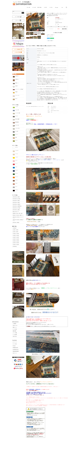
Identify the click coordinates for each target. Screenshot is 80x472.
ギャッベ (16, 134)
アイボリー (17, 150)
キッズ (16, 140)
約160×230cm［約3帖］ (16, 200)
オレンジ (16, 176)
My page (56, 7)
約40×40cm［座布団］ (16, 222)
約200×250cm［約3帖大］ (17, 204)
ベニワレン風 (17, 128)
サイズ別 (45, 7)
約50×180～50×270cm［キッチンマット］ (18, 217)
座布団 (16, 91)
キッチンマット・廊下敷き (19, 89)
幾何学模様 (17, 122)
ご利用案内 (14, 323)
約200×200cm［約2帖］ (16, 202)
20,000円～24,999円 (16, 237)
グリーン (16, 173)
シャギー (16, 106)
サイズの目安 (15, 329)
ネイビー (16, 170)
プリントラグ (17, 95)
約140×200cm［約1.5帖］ (17, 198)
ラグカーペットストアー (28, 11)
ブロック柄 (17, 125)
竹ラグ (16, 98)
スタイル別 (34, 7)
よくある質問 (15, 334)
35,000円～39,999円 (16, 242)
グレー (16, 186)
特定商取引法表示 (15, 347)
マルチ (16, 183)
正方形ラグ (17, 79)
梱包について (15, 327)
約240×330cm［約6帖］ (16, 209)
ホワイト (16, 147)
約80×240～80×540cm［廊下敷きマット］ (18, 220)
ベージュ (16, 153)
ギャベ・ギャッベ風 (34, 11)
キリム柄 (16, 131)
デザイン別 (28, 7)
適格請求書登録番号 (16, 351)
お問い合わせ (15, 336)
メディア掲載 (15, 332)
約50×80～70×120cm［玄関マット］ (18, 215)
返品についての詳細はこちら (51, 34)
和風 (16, 137)
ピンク (16, 160)
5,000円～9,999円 (15, 231)
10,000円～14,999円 (16, 233)
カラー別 (51, 7)
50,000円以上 (15, 246)
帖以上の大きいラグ (16, 211)
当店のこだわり (15, 325)
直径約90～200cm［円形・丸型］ (18, 213)
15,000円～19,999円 (16, 235)
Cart (62, 7)
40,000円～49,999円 (16, 244)
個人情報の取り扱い (16, 349)
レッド (16, 163)
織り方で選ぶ (40, 7)
